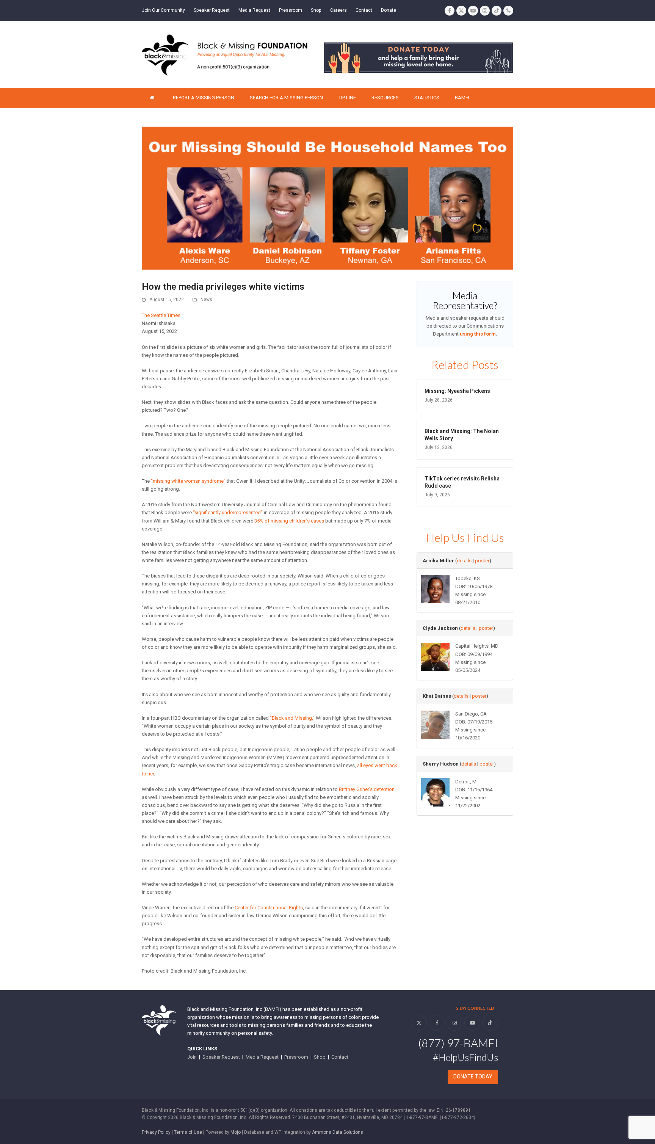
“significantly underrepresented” (228, 512)
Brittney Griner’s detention (367, 789)
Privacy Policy (156, 1132)
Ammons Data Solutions (337, 1132)
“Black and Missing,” (292, 718)
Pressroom (296, 1057)
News (206, 299)
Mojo (235, 1132)
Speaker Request (221, 1057)
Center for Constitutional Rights (269, 907)
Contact (339, 1057)
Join (192, 1057)
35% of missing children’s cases (289, 521)
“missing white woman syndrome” (188, 481)
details (464, 560)
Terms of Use (188, 1132)
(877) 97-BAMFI (458, 1043)
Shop (320, 1057)
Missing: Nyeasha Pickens (457, 391)
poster (482, 560)
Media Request (262, 1057)
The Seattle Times (161, 315)
